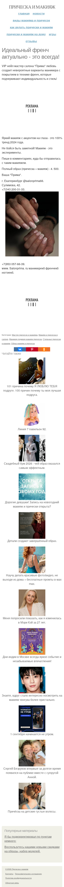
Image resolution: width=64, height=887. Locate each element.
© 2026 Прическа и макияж (16, 869)
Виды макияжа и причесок (31, 20)
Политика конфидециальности (18, 878)
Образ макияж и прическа (23, 343)
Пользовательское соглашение (28, 873)
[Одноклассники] (44, 349)
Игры (52, 34)
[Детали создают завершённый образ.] (32, 536)
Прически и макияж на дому (26, 34)
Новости (39, 13)
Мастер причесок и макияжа (25, 334)
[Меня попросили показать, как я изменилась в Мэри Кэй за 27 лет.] (32, 614)
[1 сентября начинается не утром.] (32, 730)
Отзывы (31, 41)
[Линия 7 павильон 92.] (32, 425)
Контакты (9, 873)
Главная (24, 13)
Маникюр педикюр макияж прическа (25, 339)
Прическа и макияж (32, 7)
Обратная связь (12, 883)
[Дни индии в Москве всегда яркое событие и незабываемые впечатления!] (32, 652)
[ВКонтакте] (20, 349)
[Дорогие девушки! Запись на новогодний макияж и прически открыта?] (32, 498)
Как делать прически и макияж (31, 27)
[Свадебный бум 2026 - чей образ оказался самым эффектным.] (32, 459)
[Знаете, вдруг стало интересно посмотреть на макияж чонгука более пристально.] (32, 691)
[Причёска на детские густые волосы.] (32, 807)
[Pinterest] (32, 349)
